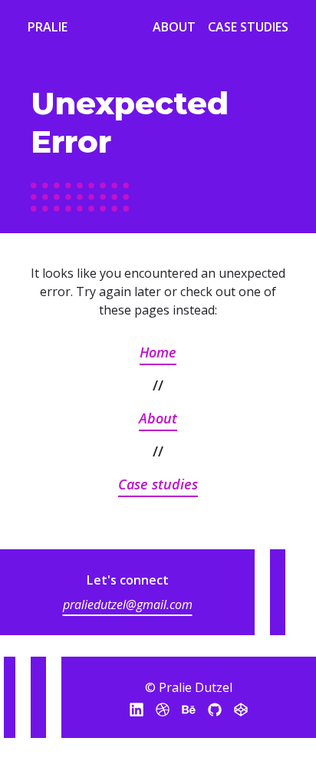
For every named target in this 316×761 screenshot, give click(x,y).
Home (158, 352)
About (174, 26)
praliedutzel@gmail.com (128, 604)
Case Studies (248, 26)
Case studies (158, 484)
